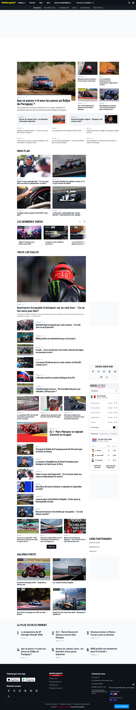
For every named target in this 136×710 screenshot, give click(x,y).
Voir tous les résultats (110, 466)
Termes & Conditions (51, 704)
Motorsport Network (63, 707)
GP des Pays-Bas (105, 439)
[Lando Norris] (92, 450)
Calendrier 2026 (64, 8)
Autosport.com (53, 685)
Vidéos (75, 8)
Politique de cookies (65, 704)
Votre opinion (96, 677)
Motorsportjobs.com (55, 681)
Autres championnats (62, 3)
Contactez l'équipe (97, 683)
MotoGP (32, 3)
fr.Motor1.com (53, 678)
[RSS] (107, 377)
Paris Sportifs (98, 8)
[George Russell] (92, 460)
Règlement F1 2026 (49, 8)
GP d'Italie (101, 396)
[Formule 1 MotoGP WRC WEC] (104, 391)
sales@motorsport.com (99, 687)
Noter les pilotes (97, 466)
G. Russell (98, 460)
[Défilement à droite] (84, 221)
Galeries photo (85, 8)
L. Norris (98, 450)
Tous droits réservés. (77, 707)
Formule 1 (21, 3)
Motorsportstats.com (55, 688)
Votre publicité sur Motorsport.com (102, 680)
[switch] (114, 427)
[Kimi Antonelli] (92, 455)
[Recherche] (129, 3)
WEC (48, 3)
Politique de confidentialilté (81, 704)
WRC (41, 3)
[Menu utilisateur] (133, 3)
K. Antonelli (99, 455)
